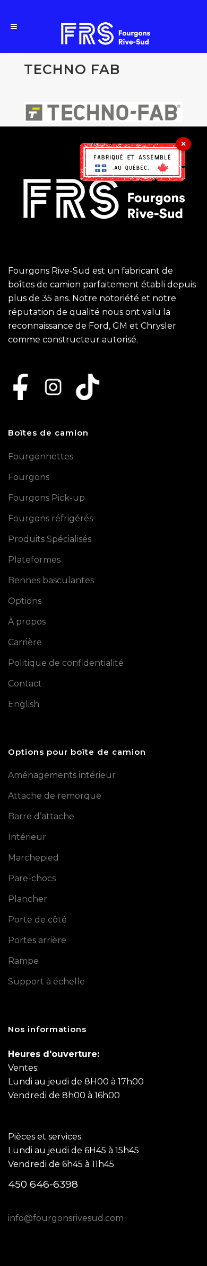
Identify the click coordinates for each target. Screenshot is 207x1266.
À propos (27, 622)
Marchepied (33, 858)
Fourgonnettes (40, 456)
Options (24, 601)
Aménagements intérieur (62, 775)
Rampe (23, 961)
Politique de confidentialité (66, 663)
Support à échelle (46, 981)
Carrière (25, 642)
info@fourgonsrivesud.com (66, 1218)
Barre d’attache (41, 816)
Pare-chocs (32, 878)
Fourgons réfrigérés (50, 518)
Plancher (27, 899)
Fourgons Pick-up (46, 498)
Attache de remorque (54, 796)
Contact (25, 684)
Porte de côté (37, 920)
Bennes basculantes (51, 580)
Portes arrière (37, 940)
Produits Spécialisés (49, 539)
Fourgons (28, 477)
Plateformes (34, 560)
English (23, 704)
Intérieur (27, 837)
